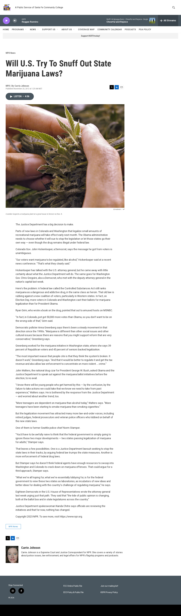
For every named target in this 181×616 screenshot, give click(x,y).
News (33, 29)
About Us (67, 29)
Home (6, 29)
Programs (18, 29)
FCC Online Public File (72, 586)
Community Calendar (109, 29)
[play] (6, 20)
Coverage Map (86, 29)
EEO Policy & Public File (73, 592)
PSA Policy (145, 29)
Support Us (48, 29)
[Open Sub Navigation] (26, 29)
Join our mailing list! (109, 586)
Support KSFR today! (90, 36)
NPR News (11, 52)
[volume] (14, 20)
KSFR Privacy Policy (109, 592)
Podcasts (130, 29)
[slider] (19, 20)
